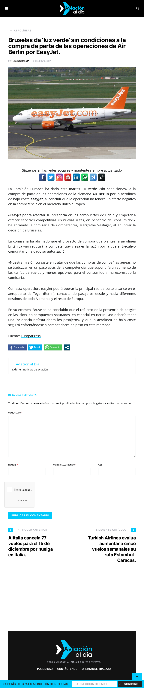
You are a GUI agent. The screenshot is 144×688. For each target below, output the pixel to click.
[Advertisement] (106, 595)
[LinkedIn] (76, 177)
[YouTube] (68, 177)
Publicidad (45, 668)
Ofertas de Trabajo (96, 668)
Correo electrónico (64, 465)
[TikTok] (101, 177)
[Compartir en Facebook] (17, 347)
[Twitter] (51, 177)
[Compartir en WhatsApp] (53, 347)
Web (100, 465)
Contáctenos (67, 668)
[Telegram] (93, 177)
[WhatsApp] (84, 177)
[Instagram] (59, 177)
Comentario (15, 413)
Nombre (13, 465)
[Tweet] (35, 347)
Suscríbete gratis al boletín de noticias (35, 684)
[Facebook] (42, 177)
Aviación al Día (21, 61)
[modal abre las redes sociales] (67, 347)
